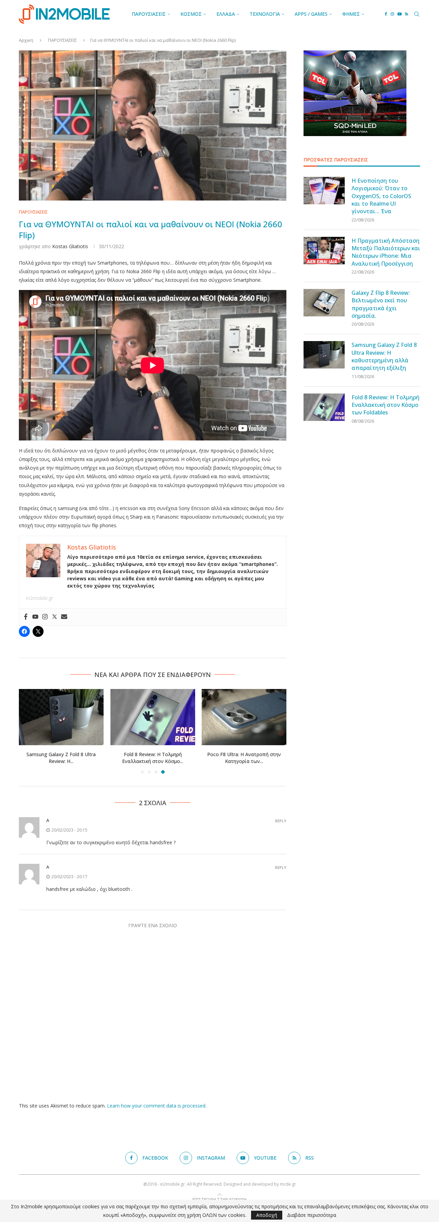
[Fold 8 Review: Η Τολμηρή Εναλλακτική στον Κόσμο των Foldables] (152, 717)
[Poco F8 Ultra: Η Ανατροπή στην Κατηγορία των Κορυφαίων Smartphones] (244, 717)
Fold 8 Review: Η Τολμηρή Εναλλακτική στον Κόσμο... (152, 757)
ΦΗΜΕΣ (351, 14)
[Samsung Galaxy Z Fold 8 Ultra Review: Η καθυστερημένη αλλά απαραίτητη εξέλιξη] (61, 717)
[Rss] (406, 14)
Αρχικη (26, 40)
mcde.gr (288, 1184)
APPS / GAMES (311, 14)
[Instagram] (392, 14)
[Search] (416, 14)
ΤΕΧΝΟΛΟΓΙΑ (265, 14)
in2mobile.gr (39, 598)
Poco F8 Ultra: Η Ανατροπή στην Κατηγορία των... (244, 757)
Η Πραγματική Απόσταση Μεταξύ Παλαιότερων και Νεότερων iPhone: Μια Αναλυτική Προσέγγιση (386, 252)
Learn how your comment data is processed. (156, 1105)
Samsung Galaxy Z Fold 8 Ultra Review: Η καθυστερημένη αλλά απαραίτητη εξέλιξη (384, 356)
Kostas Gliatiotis (70, 246)
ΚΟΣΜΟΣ (191, 14)
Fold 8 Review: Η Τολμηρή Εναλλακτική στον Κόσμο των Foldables (385, 405)
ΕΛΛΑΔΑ (225, 14)
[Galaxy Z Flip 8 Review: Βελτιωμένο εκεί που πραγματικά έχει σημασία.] (324, 302)
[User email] (64, 617)
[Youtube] (400, 14)
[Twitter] (54, 617)
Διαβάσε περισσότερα (311, 1215)
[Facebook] (386, 14)
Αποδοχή (266, 1215)
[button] (28, 731)
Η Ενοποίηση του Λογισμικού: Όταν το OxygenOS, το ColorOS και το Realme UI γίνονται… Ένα (381, 196)
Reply (280, 821)
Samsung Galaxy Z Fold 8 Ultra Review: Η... (61, 757)
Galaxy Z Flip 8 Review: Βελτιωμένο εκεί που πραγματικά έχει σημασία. (381, 304)
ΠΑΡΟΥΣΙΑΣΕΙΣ (149, 14)
